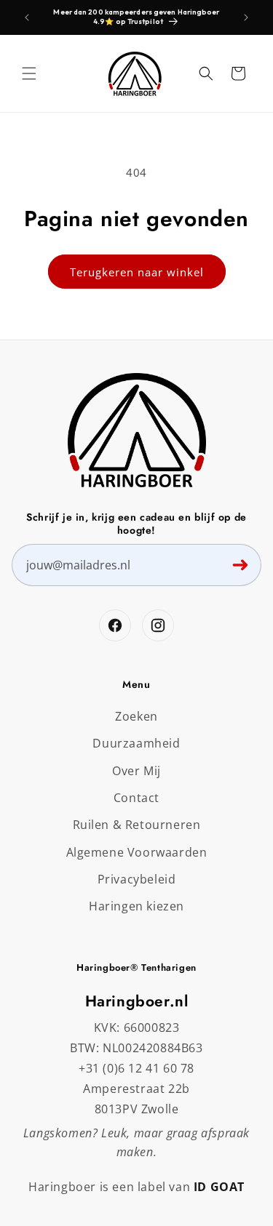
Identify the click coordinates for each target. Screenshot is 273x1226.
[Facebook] (115, 625)
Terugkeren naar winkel (137, 272)
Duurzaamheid (136, 743)
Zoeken (136, 716)
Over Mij (136, 771)
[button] (29, 73)
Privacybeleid (137, 879)
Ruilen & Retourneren (137, 825)
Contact (136, 798)
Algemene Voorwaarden (136, 852)
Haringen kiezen (136, 906)
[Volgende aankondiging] (246, 17)
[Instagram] (158, 625)
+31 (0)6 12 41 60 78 (136, 1068)
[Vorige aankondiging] (27, 17)
